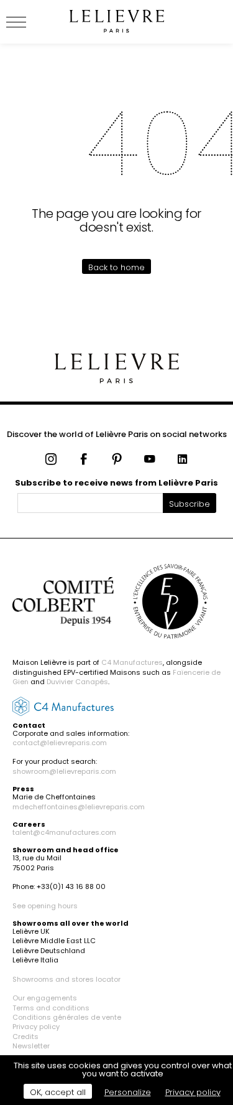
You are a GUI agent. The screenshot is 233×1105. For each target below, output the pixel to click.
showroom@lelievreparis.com (64, 771)
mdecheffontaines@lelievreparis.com (78, 807)
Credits (25, 1037)
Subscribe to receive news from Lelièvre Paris (116, 483)
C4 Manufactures (132, 662)
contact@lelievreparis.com (59, 743)
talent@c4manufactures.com (64, 832)
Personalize (127, 1092)
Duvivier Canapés (77, 682)
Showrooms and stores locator (66, 979)
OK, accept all (58, 1092)
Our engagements (44, 998)
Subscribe (189, 504)
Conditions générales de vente (66, 1017)
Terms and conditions (50, 1008)
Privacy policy (36, 1027)
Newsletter (31, 1046)
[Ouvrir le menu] (31, 22)
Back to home (116, 267)
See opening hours (45, 906)
